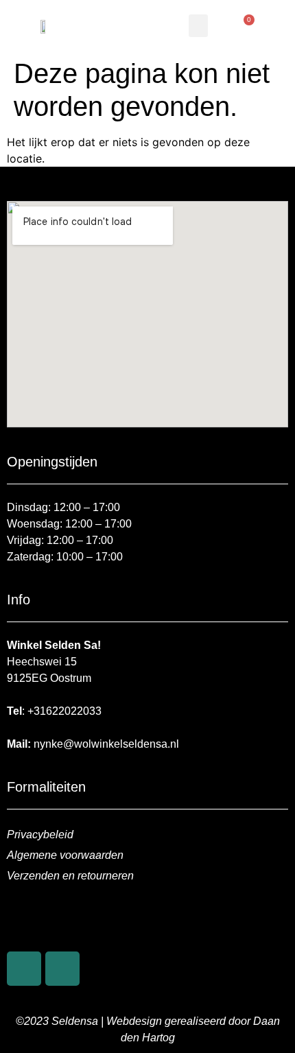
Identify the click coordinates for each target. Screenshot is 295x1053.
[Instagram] (62, 968)
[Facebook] (24, 968)
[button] (198, 25)
